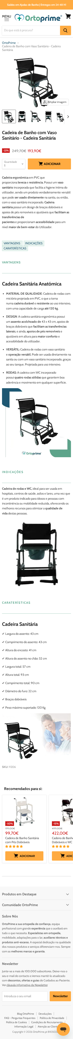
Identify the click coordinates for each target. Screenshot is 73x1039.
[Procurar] (65, 30)
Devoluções (45, 1013)
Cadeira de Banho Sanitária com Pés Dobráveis (22, 840)
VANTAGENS (12, 243)
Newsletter (60, 996)
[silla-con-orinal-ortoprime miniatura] (48, 116)
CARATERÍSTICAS (15, 248)
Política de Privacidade (52, 1018)
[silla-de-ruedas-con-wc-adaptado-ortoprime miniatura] (22, 116)
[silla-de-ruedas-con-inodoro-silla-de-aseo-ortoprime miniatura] (9, 116)
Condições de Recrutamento (47, 1022)
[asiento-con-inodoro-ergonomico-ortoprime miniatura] (35, 116)
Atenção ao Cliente (48, 1026)
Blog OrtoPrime (25, 1013)
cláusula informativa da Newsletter (27, 985)
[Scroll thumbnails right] (67, 116)
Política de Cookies (16, 1022)
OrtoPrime (9, 43)
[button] (14, 846)
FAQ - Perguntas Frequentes (19, 1018)
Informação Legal (23, 1026)
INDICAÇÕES (34, 243)
